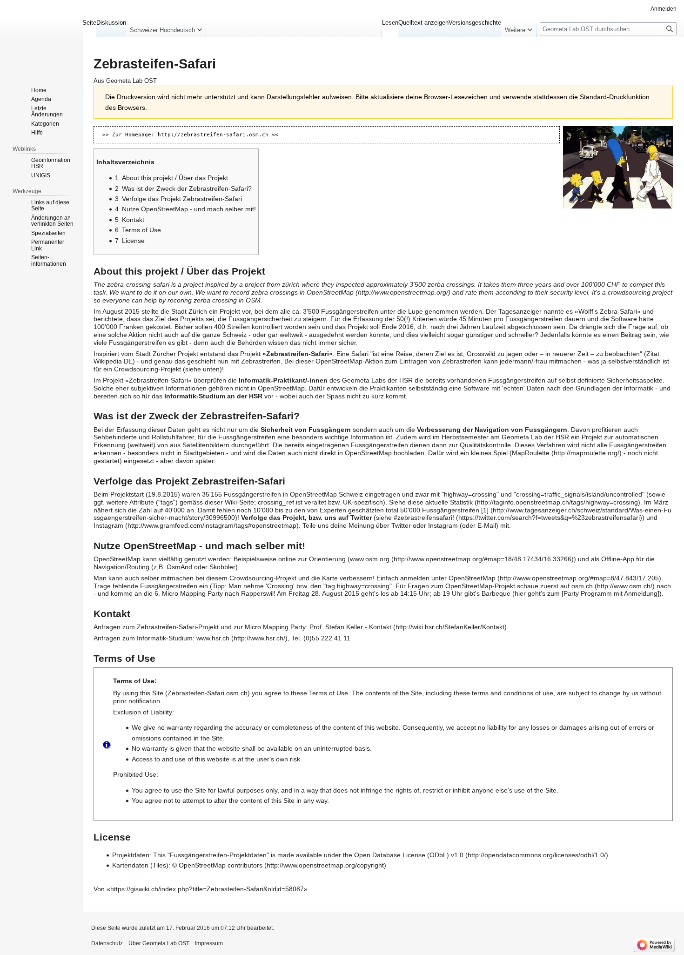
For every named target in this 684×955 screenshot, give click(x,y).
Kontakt (380, 627)
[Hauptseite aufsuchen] (41, 37)
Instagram (108, 525)
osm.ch (582, 586)
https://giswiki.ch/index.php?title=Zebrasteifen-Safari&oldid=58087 (207, 889)
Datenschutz (107, 943)
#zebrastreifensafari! (424, 517)
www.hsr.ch (212, 638)
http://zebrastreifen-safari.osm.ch (213, 135)
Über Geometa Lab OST (158, 943)
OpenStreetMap (330, 292)
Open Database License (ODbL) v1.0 (408, 855)
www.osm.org (369, 559)
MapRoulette (531, 453)
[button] (166, 28)
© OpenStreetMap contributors (217, 865)
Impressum (209, 943)
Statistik (461, 502)
